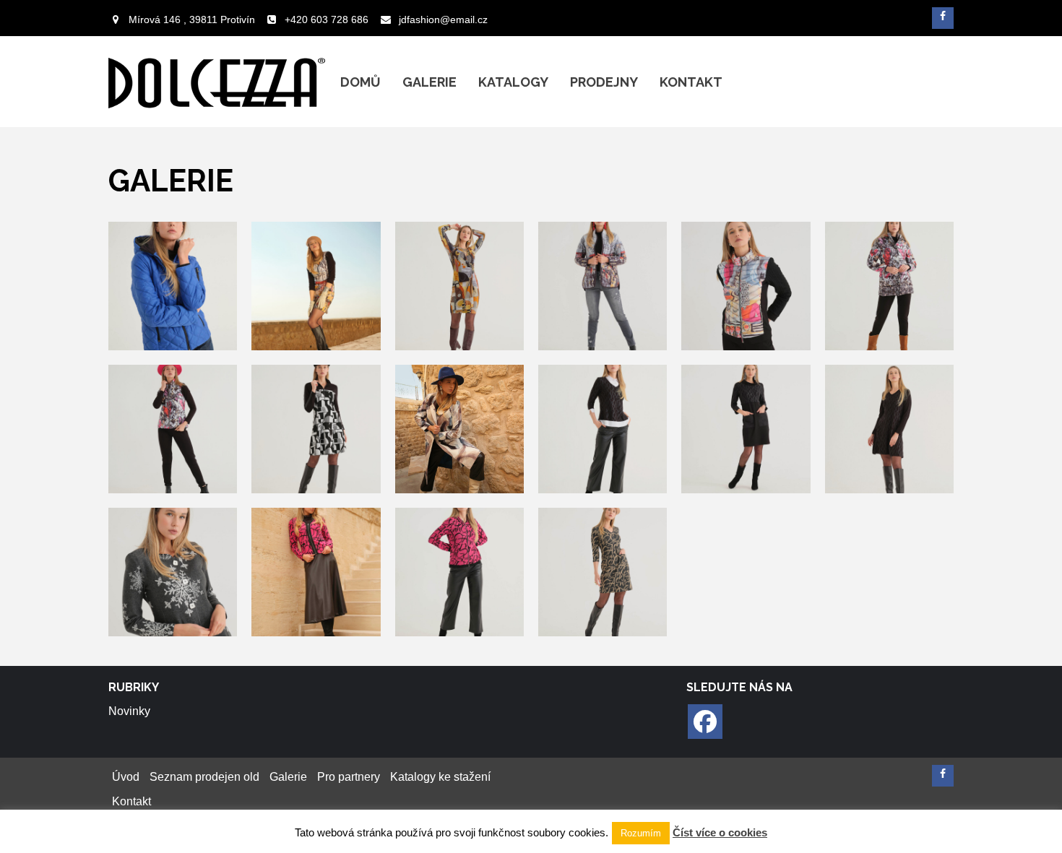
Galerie (429, 82)
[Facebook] (705, 721)
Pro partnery (348, 777)
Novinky (129, 711)
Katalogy (513, 82)
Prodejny (604, 82)
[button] (172, 286)
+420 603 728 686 (326, 19)
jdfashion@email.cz (443, 19)
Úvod (125, 777)
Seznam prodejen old (204, 777)
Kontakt (691, 82)
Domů (360, 82)
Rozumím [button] (641, 833)
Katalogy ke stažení (440, 777)
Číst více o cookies (720, 832)
